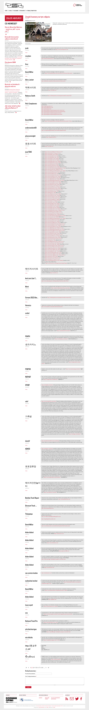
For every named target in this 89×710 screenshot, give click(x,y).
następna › (46, 667)
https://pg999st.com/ (52, 599)
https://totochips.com (52, 90)
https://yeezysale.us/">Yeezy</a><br (52, 259)
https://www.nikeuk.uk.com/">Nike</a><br (53, 211)
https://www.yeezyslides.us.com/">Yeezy (52, 176)
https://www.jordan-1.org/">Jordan (51, 154)
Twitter (77, 698)
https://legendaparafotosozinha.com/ (48, 518)
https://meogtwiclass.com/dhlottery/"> (51, 379)
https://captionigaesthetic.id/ (47, 106)
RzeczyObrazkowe (42, 707)
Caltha (47, 707)
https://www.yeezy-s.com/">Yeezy (51, 256)
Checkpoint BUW (10, 62)
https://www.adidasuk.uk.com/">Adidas (52, 178)
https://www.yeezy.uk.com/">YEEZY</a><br (53, 169)
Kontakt (40, 697)
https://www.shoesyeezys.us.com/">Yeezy (53, 188)
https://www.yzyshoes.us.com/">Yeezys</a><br (54, 242)
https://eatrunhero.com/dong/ (47, 448)
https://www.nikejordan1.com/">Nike (52, 157)
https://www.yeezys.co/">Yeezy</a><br (52, 200)
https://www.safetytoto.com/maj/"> (50, 492)
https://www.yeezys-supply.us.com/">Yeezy (53, 253)
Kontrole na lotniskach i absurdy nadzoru (12, 85)
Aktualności (22, 10)
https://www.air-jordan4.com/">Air (51, 173)
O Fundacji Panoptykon (31, 10)
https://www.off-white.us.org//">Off (51, 191)
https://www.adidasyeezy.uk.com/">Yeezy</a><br (54, 241)
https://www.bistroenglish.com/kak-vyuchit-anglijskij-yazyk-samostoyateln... (58, 614)
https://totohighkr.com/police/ (47, 384)
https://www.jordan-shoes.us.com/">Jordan (53, 162)
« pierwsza (26, 667)
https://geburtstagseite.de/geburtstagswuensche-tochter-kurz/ (53, 110)
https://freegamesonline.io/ (51, 137)
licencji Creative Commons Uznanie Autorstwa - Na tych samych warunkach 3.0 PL (50, 705)
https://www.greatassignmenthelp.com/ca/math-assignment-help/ (54, 130)
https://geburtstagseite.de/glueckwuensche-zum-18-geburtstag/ (53, 111)
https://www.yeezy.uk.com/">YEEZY (52, 216)
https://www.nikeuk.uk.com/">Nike (51, 164)
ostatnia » (48, 667)
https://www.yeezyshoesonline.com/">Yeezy (53, 252)
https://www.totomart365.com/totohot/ (49, 401)
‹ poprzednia (29, 667)
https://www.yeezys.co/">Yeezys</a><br (52, 153)
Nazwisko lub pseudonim (30, 673)
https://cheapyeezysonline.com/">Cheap (52, 248)
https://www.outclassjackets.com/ (62, 49)
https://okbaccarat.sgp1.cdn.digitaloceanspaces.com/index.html (54, 559)
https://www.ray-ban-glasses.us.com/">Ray (53, 177)
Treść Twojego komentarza (31, 676)
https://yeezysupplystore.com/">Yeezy (52, 250)
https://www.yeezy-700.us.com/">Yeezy (52, 197)
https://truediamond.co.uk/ (47, 572)
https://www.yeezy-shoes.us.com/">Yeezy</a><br (54, 245)
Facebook (81, 698)
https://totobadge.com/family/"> (75, 434)
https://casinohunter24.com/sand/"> (64, 330)
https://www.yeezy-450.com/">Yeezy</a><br (53, 212)
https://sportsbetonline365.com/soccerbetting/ (50, 440)
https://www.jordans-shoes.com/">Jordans (53, 208)
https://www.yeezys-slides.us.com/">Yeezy (53, 181)
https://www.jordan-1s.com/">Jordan (52, 158)
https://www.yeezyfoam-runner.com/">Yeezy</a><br (55, 223)
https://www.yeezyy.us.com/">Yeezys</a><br (53, 234)
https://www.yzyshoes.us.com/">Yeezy (52, 195)
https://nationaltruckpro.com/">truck (51, 622)
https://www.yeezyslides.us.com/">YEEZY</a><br (54, 225)
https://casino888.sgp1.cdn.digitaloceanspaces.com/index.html (58, 631)
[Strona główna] (14, 6)
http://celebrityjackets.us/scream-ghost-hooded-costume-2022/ (60, 95)
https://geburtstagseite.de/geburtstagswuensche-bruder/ (52, 114)
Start (6, 10)
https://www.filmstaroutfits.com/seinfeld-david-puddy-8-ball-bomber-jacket (56, 525)
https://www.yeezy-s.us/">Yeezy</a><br (52, 257)
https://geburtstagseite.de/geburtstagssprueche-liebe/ (51, 112)
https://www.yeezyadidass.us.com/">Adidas (53, 183)
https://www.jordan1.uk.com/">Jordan (52, 159)
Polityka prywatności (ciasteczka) (55, 698)
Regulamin (15, 10)
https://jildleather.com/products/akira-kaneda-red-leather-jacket (53, 80)
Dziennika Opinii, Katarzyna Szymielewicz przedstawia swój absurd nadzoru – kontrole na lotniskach (12, 91)
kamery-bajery (28, 43)
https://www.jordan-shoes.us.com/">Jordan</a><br (54, 210)
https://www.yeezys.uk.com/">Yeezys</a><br (53, 189)
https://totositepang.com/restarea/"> (61, 338)
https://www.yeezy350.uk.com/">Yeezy (52, 172)
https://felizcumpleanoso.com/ (47, 107)
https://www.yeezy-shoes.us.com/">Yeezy (53, 196)
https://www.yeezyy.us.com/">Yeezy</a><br (53, 185)
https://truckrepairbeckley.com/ (64, 499)
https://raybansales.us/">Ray (50, 192)
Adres (26, 52)
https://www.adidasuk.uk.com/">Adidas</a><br (54, 227)
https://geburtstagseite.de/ (46, 108)
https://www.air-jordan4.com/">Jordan (52, 221)
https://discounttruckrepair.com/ (48, 508)
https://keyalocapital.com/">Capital (50, 606)
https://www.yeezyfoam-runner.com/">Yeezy (53, 174)
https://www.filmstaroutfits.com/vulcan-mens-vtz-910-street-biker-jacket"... (59, 73)
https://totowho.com (54, 272)
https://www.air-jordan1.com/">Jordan (52, 203)
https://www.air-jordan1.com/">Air (51, 155)
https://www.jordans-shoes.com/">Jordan (52, 161)
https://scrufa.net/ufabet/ (56, 659)
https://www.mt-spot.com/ (49, 567)
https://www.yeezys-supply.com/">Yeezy (52, 249)
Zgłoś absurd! (14, 18)
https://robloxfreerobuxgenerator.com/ (75, 64)
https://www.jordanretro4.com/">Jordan (52, 166)
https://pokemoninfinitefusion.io (48, 58)
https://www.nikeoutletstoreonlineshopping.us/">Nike (55, 168)
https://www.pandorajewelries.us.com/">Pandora (54, 260)
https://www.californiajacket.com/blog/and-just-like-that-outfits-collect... (55, 280)
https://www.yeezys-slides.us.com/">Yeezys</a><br (54, 230)
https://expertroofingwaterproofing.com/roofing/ (60, 287)
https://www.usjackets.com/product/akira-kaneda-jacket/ (52, 306)
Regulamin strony (47, 698)
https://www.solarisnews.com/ (52, 542)
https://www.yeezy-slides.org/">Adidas (52, 244)
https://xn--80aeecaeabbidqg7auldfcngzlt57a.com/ (51, 516)
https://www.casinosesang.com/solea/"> (73, 368)
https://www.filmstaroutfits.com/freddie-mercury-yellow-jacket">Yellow (58, 121)
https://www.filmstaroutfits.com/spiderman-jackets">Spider (56, 590)
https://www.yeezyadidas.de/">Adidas (52, 199)
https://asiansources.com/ (59, 533)
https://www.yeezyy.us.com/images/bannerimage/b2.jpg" (56, 263)
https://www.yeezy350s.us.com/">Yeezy (52, 187)
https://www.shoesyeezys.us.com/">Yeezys (53, 237)
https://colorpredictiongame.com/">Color (52, 640)
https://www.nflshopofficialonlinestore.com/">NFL (54, 180)
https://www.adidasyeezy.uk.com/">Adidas (53, 193)
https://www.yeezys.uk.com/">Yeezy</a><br (53, 238)
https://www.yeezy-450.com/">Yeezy (52, 165)
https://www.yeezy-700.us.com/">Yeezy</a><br (54, 246)
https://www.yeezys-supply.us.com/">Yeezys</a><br (55, 254)
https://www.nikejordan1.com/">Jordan (52, 204)
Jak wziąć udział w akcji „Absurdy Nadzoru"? (12, 107)
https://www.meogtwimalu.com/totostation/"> (52, 477)
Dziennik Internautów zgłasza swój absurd (12, 38)
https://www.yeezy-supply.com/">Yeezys (52, 222)
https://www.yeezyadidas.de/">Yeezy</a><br (53, 151)
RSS (66, 698)
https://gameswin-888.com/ (64, 550)
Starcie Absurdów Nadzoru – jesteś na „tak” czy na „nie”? (13, 29)
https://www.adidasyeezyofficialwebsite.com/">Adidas (55, 170)
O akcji (10, 10)
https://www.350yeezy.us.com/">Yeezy (52, 184)
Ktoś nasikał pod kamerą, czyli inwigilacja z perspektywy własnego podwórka (13, 58)
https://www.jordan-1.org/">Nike (51, 202)
